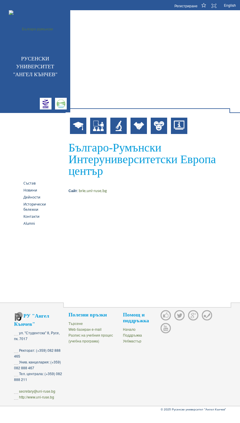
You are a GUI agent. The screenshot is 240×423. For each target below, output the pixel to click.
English (230, 5)
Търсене (75, 323)
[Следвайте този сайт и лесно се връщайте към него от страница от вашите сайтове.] (204, 5)
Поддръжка (132, 335)
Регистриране (186, 5)
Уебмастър (132, 340)
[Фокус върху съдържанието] (216, 5)
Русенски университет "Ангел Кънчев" (35, 66)
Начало (129, 329)
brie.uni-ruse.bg (93, 191)
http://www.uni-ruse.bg (36, 396)
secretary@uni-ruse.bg (37, 391)
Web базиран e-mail (85, 329)
